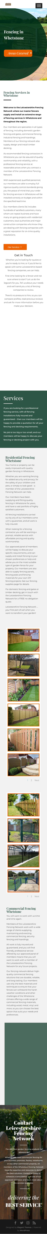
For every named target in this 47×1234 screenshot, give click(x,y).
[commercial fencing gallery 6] (23, 891)
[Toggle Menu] (39, 5)
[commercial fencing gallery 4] (23, 866)
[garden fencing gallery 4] (23, 700)
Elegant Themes (24, 1227)
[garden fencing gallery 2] (23, 675)
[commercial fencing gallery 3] (23, 841)
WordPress (25, 1230)
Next (37, 780)
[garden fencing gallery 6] (23, 750)
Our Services (13, 247)
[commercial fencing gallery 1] (23, 815)
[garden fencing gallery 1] (23, 650)
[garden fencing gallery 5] (23, 725)
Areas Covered (18, 53)
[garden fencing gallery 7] (23, 775)
